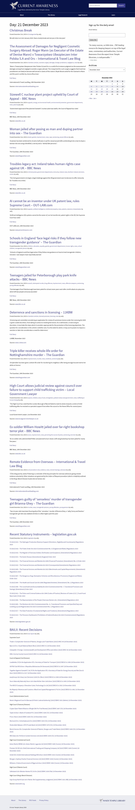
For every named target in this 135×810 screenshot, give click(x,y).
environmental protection (59, 102)
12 (96, 89)
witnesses (63, 470)
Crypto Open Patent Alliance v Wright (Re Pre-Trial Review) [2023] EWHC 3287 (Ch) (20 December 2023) (43, 709)
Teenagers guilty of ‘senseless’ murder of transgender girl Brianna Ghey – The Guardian (46, 501)
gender (34, 137)
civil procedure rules (34, 470)
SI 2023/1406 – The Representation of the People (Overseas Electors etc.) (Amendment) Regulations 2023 (44, 600)
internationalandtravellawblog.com (27, 86)
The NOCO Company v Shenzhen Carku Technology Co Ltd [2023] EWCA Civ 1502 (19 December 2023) (43, 685)
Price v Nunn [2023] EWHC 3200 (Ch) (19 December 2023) (28, 717)
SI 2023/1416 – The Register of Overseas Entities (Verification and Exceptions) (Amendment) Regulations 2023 (46, 553)
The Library (51, 15)
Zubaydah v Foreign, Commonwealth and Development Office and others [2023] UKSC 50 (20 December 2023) (46, 650)
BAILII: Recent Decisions (26, 630)
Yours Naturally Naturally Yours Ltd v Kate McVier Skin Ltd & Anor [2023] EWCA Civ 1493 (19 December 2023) (45, 681)
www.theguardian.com (22, 156)
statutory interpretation (74, 209)
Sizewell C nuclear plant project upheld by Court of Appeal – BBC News (44, 96)
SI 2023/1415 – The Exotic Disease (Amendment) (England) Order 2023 (33, 557)
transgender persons (21, 248)
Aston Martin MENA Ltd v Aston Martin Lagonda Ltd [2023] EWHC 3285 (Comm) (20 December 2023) (42, 744)
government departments (75, 102)
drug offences (48, 283)
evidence (43, 470)
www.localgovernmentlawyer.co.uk (26, 419)
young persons (64, 507)
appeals (30, 102)
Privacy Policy (43, 800)
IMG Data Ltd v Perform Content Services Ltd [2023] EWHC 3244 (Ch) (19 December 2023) (39, 736)
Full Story (13, 78)
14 (107, 89)
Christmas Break (21, 30)
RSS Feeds (32, 800)
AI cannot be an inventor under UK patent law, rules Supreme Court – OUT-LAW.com (44, 203)
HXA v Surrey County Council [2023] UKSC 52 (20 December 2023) (31, 654)
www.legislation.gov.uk (22, 622)
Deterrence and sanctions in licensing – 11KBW (41, 312)
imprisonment (41, 137)
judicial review (58, 398)
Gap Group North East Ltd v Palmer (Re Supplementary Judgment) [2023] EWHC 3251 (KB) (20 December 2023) (46, 780)
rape (50, 137)
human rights (70, 246)
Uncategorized (32, 34)
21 (107, 92)
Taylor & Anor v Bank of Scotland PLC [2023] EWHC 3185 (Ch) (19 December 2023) (36, 713)
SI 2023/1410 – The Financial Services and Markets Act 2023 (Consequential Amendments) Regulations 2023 (45, 565)
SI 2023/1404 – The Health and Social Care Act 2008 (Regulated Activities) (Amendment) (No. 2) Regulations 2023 (46, 583)
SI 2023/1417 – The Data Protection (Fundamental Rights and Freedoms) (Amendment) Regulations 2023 (44, 611)
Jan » (95, 98)
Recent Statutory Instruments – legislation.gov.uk (43, 534)
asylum (30, 398)
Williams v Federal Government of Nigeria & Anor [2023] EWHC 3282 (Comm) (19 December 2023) (41, 763)
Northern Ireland (73, 172)
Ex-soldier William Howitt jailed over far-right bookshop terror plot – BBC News (47, 429)
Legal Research (82, 15)
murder (39, 359)
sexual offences (64, 137)
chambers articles (33, 63)
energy (35, 102)
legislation (31, 538)
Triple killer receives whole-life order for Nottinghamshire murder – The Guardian (37, 353)
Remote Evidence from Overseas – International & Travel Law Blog (47, 464)
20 (102, 92)
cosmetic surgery (44, 63)
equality (42, 246)
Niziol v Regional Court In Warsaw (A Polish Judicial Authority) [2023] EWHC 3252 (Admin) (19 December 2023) (46, 700)
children (30, 246)
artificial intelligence (39, 209)
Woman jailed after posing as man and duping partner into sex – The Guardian (46, 131)
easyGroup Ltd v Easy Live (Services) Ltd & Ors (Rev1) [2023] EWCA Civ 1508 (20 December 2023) (41, 677)
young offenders (14, 285)
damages (52, 63)
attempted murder (38, 283)
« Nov (90, 98)
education (36, 246)
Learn (113, 15)
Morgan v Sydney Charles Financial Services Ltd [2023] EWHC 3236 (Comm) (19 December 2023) (41, 759)
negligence (71, 63)
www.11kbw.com (20, 343)
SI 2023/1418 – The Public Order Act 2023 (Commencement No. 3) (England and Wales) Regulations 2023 (44, 549)
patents (64, 209)
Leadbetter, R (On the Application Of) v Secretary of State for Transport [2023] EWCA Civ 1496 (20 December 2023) (47, 662)
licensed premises (44, 316)
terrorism (81, 172)
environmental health (44, 102)
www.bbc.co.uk (20, 121)
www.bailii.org (20, 784)
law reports (31, 634)
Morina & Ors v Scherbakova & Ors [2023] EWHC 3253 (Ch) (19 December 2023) (35, 721)
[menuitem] (22, 15)
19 (96, 92)
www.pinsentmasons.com (23, 230)
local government (68, 398)
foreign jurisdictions (61, 63)
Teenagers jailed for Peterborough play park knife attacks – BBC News (43, 277)
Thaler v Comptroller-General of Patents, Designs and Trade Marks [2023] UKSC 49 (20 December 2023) (43, 642)
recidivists (48, 359)
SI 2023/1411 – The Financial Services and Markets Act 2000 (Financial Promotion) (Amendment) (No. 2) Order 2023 (47, 561)
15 (112, 89)
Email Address (93, 30)
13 (102, 89)
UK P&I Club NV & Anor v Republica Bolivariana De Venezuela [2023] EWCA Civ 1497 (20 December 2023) (43, 666)
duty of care (41, 398)
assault (30, 283)
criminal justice (32, 172)
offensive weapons (71, 283)
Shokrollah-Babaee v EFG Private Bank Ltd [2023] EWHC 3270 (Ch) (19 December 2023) (38, 725)
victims (12, 174)
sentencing (56, 137)
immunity (56, 172)
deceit (30, 137)
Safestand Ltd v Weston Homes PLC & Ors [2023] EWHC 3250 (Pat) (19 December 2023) (38, 771)
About (22, 15)
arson (29, 435)
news (75, 63)
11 (91, 89)
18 (91, 92)
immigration (49, 398)
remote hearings (55, 470)
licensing (52, 316)
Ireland (61, 172)
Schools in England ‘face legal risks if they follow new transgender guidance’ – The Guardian (45, 240)
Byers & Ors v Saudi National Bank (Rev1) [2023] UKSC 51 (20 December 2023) (35, 646)
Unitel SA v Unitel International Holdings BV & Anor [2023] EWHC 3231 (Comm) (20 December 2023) (42, 755)
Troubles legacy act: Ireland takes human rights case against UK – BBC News (45, 166)
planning (16, 105)
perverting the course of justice (54, 435)
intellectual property (52, 209)
